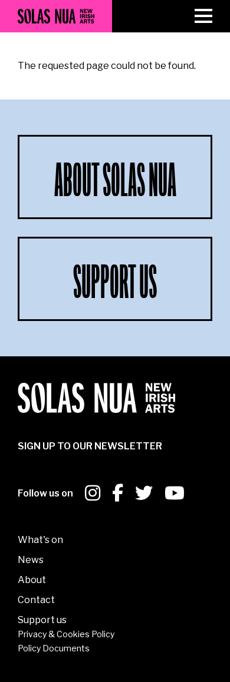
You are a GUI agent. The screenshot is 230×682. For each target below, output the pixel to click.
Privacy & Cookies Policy (66, 634)
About (32, 579)
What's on (40, 539)
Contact (36, 599)
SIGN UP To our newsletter (90, 446)
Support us (42, 619)
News (31, 559)
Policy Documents (54, 648)
